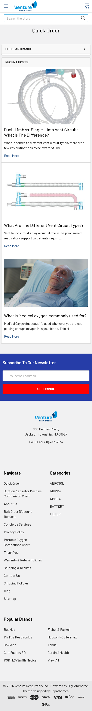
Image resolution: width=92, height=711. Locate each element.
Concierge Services (17, 524)
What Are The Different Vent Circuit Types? (43, 225)
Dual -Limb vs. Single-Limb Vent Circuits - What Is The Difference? (42, 132)
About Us (10, 504)
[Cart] (86, 6)
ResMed (9, 629)
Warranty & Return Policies (23, 560)
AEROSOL (57, 483)
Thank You (11, 552)
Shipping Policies (16, 583)
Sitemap (10, 598)
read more (11, 155)
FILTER (55, 514)
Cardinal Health (58, 652)
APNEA (55, 499)
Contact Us (12, 575)
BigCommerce (78, 686)
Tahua (52, 645)
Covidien (10, 645)
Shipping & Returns (17, 568)
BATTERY (57, 506)
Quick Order (12, 483)
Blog (7, 591)
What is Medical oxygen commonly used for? (45, 315)
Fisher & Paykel (59, 629)
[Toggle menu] (6, 6)
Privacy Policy (14, 532)
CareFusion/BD (15, 652)
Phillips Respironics (18, 637)
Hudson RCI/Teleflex (62, 637)
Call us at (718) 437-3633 (46, 442)
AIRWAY (56, 491)
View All (53, 660)
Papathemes (59, 691)
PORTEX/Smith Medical (20, 660)
